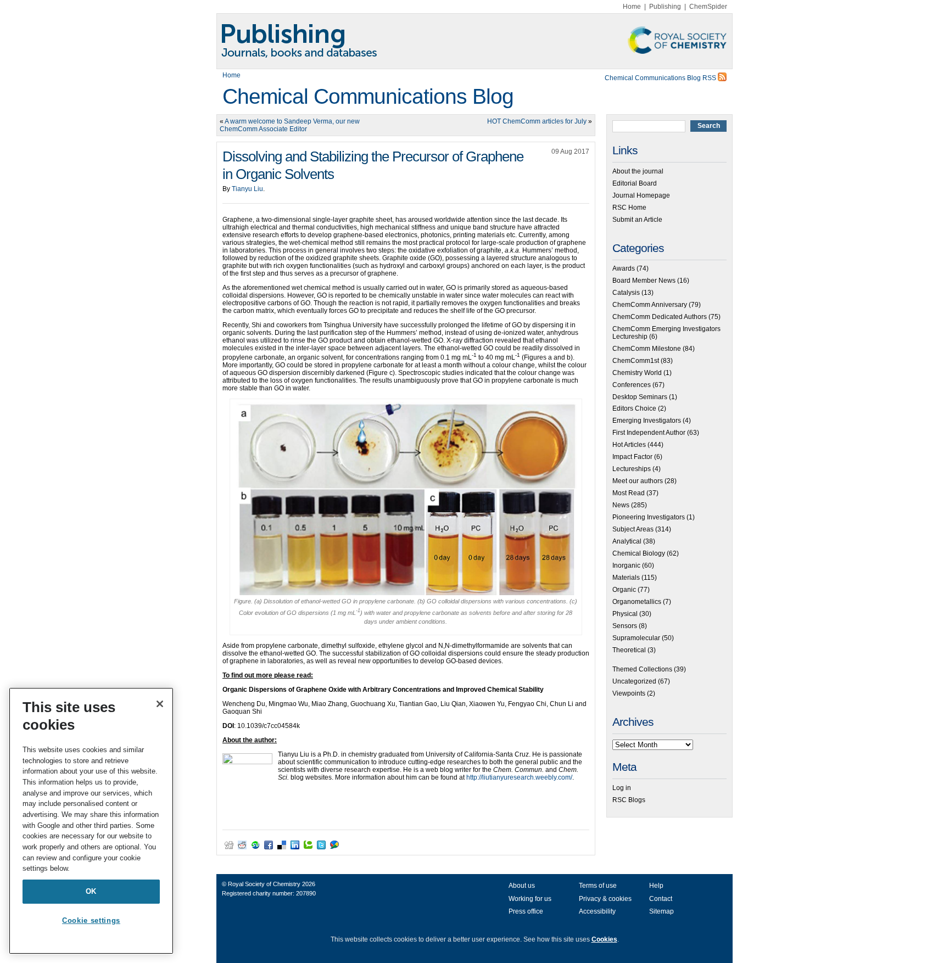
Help (656, 885)
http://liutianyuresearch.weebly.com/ (519, 777)
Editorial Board (634, 183)
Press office (526, 911)
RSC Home (629, 207)
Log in (621, 788)
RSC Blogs (628, 800)
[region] (91, 820)
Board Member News (644, 280)
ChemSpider (708, 6)
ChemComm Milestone (646, 348)
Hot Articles (629, 445)
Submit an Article (637, 219)
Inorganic (626, 565)
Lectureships (631, 469)
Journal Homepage (641, 195)
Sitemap (661, 911)
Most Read (628, 493)
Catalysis (626, 292)
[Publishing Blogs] (474, 41)
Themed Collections (642, 669)
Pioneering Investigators (648, 517)
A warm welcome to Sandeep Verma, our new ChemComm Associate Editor (290, 125)
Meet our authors (637, 481)
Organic (624, 590)
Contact (660, 899)
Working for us (530, 899)
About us (522, 885)
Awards (623, 268)
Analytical (626, 541)
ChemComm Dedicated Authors (659, 317)
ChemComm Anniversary (649, 305)
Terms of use (598, 885)
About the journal (637, 171)
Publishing (665, 6)
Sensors (624, 626)
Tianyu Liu (247, 189)
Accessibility (597, 911)
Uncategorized (634, 681)
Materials (626, 577)
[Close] (160, 704)
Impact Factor (632, 457)
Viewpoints (628, 693)
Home (632, 6)
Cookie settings (91, 920)
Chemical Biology (638, 553)
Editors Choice (634, 408)
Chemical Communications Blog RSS (661, 78)
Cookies (604, 939)
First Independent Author (648, 432)
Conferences (631, 385)
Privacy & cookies (605, 899)
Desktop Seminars (639, 397)
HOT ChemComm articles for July (537, 121)
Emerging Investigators (646, 420)
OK (91, 891)
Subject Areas (633, 529)
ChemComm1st (635, 361)
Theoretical (629, 650)
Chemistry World (637, 373)
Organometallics (636, 602)
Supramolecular (636, 638)
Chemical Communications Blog (367, 96)
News (620, 505)
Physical (625, 614)
